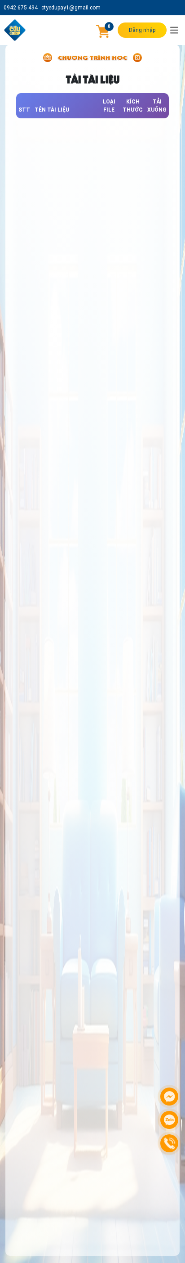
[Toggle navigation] (174, 30)
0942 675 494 (21, 7)
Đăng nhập (142, 30)
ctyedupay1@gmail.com (71, 7)
